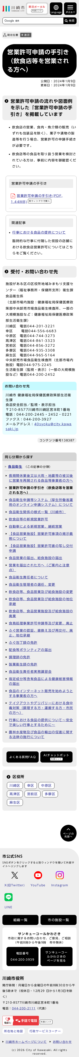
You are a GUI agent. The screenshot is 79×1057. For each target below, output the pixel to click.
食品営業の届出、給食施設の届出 (35, 558)
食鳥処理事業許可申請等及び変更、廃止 (41, 623)
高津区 (15, 794)
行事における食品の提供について (39, 232)
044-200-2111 (24, 1008)
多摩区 (50, 794)
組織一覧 (20, 920)
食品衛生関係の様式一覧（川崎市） (37, 512)
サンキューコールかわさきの (56, 956)
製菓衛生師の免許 (23, 664)
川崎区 (15, 785)
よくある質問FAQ (22, 757)
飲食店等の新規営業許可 (28, 519)
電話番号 (22, 956)
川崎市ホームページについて (26, 1041)
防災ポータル (37, 8)
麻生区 (15, 802)
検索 (72, 20)
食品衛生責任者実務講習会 (30, 671)
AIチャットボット (56, 757)
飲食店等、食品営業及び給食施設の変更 (41, 591)
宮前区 (32, 794)
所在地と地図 (13, 1031)
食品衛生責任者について (28, 577)
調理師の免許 (19, 657)
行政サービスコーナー (45, 1031)
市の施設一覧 (58, 920)
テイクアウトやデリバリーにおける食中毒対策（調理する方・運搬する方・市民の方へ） (41, 707)
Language (56, 12)
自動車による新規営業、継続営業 (35, 526)
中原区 (46, 785)
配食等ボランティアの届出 (30, 649)
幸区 (30, 785)
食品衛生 (15, 466)
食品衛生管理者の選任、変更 (32, 584)
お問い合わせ (62, 1041)
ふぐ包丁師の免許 (23, 642)
